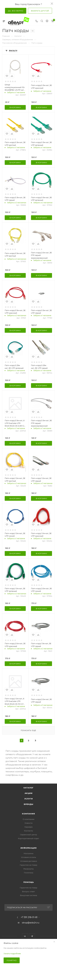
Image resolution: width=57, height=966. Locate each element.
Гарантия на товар (28, 865)
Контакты (28, 831)
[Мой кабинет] (47, 21)
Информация (28, 848)
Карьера (28, 827)
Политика (28, 873)
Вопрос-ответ (28, 891)
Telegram (32, 936)
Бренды (28, 804)
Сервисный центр (28, 834)
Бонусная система (28, 895)
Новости (29, 823)
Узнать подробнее (12, 953)
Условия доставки (28, 861)
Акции (29, 793)
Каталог (29, 788)
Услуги (28, 799)
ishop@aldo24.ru (30, 922)
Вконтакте (25, 936)
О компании (28, 819)
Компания (28, 814)
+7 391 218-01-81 (29, 917)
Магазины (28, 853)
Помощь (28, 882)
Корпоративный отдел (28, 838)
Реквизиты (28, 869)
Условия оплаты (28, 857)
